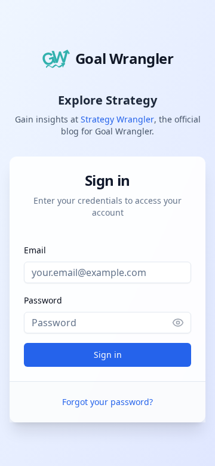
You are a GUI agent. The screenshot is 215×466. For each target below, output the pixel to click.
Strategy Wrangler (117, 119)
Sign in (108, 354)
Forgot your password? (107, 401)
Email (35, 250)
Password (43, 300)
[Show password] (181, 322)
